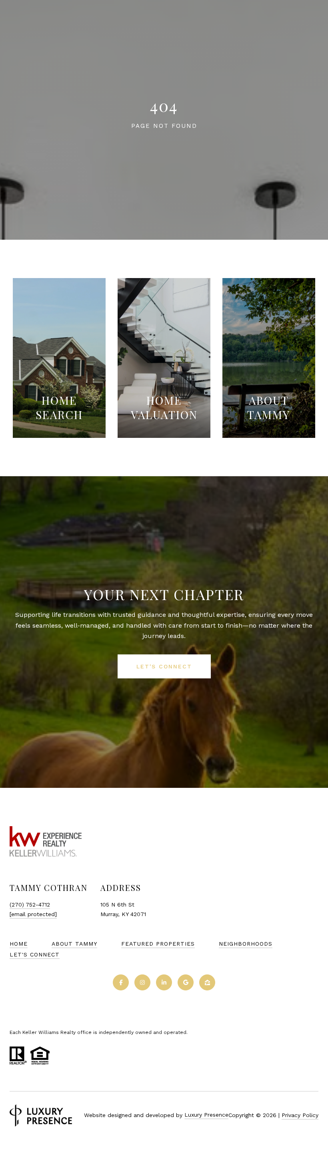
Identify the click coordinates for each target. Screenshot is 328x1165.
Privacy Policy (300, 1115)
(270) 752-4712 (30, 904)
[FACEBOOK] (121, 982)
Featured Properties (158, 943)
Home (19, 943)
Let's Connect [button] (164, 666)
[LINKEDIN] (164, 982)
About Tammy (74, 943)
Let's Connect (35, 954)
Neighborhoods (245, 943)
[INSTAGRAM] (142, 982)
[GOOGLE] (186, 982)
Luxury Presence (206, 1114)
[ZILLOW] (207, 982)
